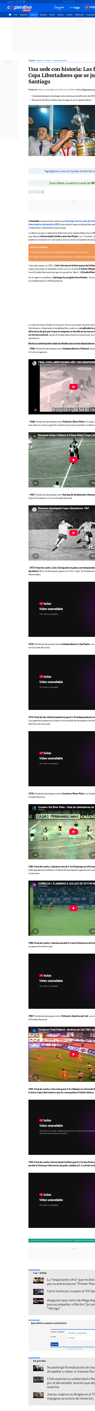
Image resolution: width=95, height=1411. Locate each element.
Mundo (52, 15)
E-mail (53, 1337)
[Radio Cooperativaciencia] (74, 7)
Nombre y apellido (57, 1332)
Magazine (23, 15)
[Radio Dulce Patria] (58, 7)
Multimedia (79, 15)
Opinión (61, 15)
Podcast (69, 15)
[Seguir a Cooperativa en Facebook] (17, 1)
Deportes (33, 15)
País (15, 15)
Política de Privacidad (74, 1349)
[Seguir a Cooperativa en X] (20, 1)
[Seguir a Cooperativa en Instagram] (24, 1)
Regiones (43, 15)
